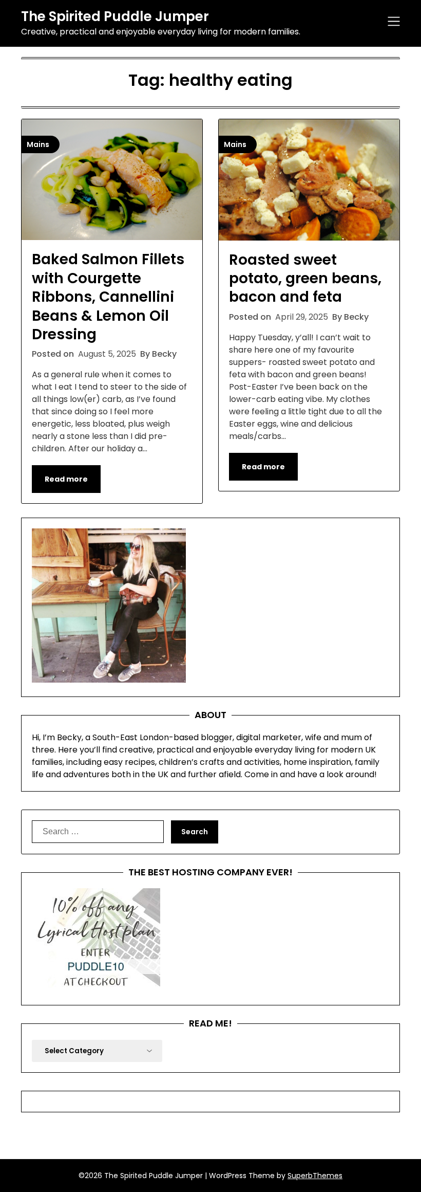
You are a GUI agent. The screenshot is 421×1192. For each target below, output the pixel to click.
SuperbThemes (315, 1175)
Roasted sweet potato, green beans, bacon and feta (305, 278)
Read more (66, 479)
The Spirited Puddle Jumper (115, 17)
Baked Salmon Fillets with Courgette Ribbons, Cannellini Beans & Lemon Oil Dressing (108, 296)
